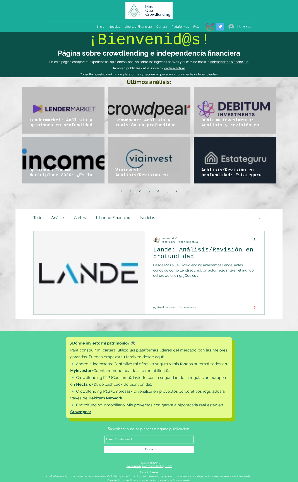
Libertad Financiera (114, 217)
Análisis (58, 217)
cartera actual (174, 68)
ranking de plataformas (123, 74)
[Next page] (177, 191)
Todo (38, 217)
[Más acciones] (256, 240)
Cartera (80, 217)
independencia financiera (229, 62)
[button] (259, 218)
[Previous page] (122, 191)
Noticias (147, 217)
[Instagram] (210, 27)
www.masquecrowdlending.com (149, 466)
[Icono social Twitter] (220, 27)
